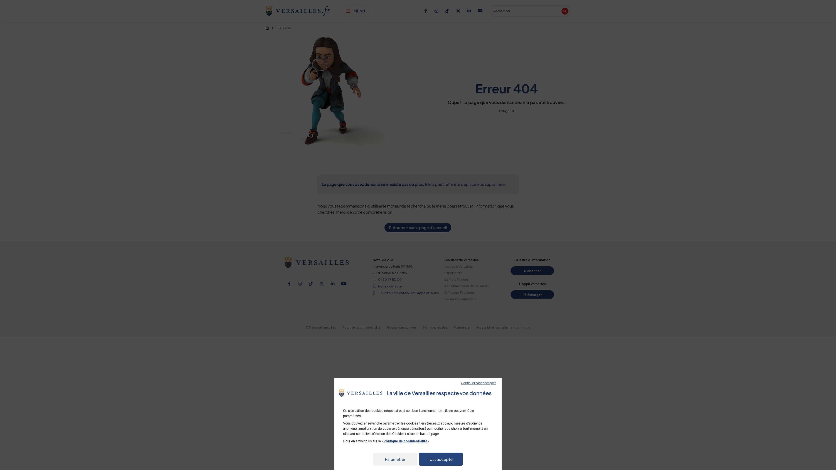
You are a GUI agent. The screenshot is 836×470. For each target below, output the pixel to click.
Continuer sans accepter (478, 382)
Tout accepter (441, 459)
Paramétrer (395, 459)
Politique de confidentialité (405, 441)
